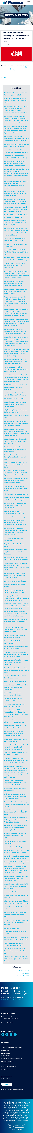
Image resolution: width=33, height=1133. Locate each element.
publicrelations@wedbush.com (11, 999)
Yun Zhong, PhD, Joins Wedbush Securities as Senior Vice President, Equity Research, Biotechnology (15, 473)
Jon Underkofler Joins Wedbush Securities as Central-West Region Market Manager (15, 449)
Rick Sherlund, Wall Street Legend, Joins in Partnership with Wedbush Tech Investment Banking (15, 209)
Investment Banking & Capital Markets (11, 1047)
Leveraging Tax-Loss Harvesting (14, 517)
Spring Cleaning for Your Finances (15, 681)
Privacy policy (19, 1126)
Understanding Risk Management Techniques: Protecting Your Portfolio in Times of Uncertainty (16, 654)
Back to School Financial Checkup (15, 581)
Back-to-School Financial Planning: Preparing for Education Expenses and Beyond (16, 804)
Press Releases (25, 973)
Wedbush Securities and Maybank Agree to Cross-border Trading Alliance (15, 914)
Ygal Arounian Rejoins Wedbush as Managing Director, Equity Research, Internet (16, 100)
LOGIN (7, 1084)
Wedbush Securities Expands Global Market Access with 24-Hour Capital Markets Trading (15, 291)
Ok (10, 1126)
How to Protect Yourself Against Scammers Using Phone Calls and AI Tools (15, 812)
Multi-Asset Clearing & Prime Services (11, 1058)
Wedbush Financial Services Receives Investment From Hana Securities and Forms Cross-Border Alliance (16, 606)
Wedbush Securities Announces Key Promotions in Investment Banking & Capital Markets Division (16, 423)
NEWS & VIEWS (16, 15)
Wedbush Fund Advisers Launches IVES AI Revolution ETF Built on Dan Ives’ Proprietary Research (15, 361)
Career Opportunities (7, 1061)
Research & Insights (23, 970)
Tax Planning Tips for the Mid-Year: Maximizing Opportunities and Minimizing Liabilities (15, 828)
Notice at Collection (17, 1129)
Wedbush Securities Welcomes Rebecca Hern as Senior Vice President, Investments (14, 733)
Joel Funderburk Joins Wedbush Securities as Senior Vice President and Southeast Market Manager (15, 614)
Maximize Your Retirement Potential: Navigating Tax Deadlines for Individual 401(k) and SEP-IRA (16, 747)
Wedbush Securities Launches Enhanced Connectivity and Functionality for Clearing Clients (15, 522)
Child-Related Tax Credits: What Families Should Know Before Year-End (15, 951)
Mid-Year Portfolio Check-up (13, 847)
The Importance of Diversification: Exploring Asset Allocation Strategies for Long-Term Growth (16, 820)
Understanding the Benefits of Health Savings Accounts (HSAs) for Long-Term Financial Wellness (16, 760)
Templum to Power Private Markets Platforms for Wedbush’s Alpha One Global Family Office (15, 223)
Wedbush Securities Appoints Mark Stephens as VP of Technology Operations (15, 552)
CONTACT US (6, 1078)
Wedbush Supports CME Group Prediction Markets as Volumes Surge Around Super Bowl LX (16, 193)
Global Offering (5, 1056)
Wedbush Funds (5, 1053)
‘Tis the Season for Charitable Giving (16, 494)
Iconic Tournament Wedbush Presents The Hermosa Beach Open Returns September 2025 (16, 369)
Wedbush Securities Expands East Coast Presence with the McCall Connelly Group (15, 505)
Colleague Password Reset (8, 1066)
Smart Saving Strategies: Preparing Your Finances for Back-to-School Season (15, 621)
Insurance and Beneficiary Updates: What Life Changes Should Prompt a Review (16, 959)
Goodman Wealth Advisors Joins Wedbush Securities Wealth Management (14, 265)
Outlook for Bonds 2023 (12, 928)
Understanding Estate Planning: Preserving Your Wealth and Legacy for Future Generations (15, 796)
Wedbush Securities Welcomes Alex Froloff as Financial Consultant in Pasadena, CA (15, 441)
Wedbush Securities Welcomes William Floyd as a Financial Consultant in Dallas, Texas (14, 283)
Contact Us (4, 1069)
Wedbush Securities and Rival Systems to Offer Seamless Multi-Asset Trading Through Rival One (15, 331)
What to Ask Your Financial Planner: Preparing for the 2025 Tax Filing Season (15, 465)
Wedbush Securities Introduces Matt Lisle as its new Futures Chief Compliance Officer (16, 878)
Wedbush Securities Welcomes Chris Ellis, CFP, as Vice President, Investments (16, 687)
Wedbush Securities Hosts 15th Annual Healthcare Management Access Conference (14, 575)
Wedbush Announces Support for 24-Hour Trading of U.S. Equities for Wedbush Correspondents (16, 480)
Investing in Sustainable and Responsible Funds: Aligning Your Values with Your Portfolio (14, 783)
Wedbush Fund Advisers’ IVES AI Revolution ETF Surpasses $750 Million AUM (16, 252)
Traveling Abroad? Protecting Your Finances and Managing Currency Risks (15, 835)
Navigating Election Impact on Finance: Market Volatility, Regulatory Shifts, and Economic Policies (16, 598)
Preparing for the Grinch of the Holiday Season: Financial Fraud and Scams (16, 488)
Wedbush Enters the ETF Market (14, 398)
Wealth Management (6, 1045)
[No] (31, 1116)
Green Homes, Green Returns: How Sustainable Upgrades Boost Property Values (16, 670)
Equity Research (5, 1050)
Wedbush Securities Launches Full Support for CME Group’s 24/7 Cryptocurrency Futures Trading (15, 163)
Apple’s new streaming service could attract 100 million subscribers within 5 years (16, 68)
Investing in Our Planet (11, 892)
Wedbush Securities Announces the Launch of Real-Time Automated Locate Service (15, 404)
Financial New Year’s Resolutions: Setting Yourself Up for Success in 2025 (15, 457)
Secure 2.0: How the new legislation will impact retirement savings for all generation (16, 922)
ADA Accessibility (6, 1064)
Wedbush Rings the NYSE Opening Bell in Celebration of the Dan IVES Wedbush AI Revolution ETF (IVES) (15, 201)
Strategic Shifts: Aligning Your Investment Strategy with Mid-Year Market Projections (15, 629)
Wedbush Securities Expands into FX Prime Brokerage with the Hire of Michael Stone (16, 886)
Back (5, 77)
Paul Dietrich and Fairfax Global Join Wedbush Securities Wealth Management (16, 387)
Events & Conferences (23, 975)
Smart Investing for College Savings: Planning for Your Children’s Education (16, 662)
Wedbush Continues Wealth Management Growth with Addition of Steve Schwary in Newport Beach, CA (16, 138)
